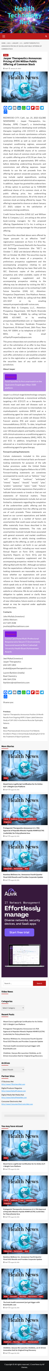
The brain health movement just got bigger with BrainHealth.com (21, 1047)
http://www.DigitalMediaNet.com (14, 1097)
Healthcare (14, 819)
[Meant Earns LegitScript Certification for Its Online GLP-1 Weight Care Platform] (24, 765)
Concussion (13, 1297)
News (5, 55)
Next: (24, 732)
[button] (3, 36)
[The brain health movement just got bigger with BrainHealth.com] (24, 1284)
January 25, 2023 (16, 68)
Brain (5, 1297)
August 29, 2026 (14, 790)
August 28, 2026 (14, 836)
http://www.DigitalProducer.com (13, 1091)
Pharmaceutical (31, 819)
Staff (6, 68)
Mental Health (18, 869)
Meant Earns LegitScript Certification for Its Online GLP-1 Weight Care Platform (23, 785)
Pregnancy (7, 822)
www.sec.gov (19, 288)
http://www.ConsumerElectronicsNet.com (17, 1104)
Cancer (6, 819)
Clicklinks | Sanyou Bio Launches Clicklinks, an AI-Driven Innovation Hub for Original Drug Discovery (23, 1054)
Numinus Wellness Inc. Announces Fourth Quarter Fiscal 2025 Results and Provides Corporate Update (23, 875)
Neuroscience (32, 1297)
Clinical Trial (7, 869)
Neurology (23, 1297)
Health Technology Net (24, 15)
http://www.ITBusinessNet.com (13, 1084)
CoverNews (35, 1364)
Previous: (23, 717)
